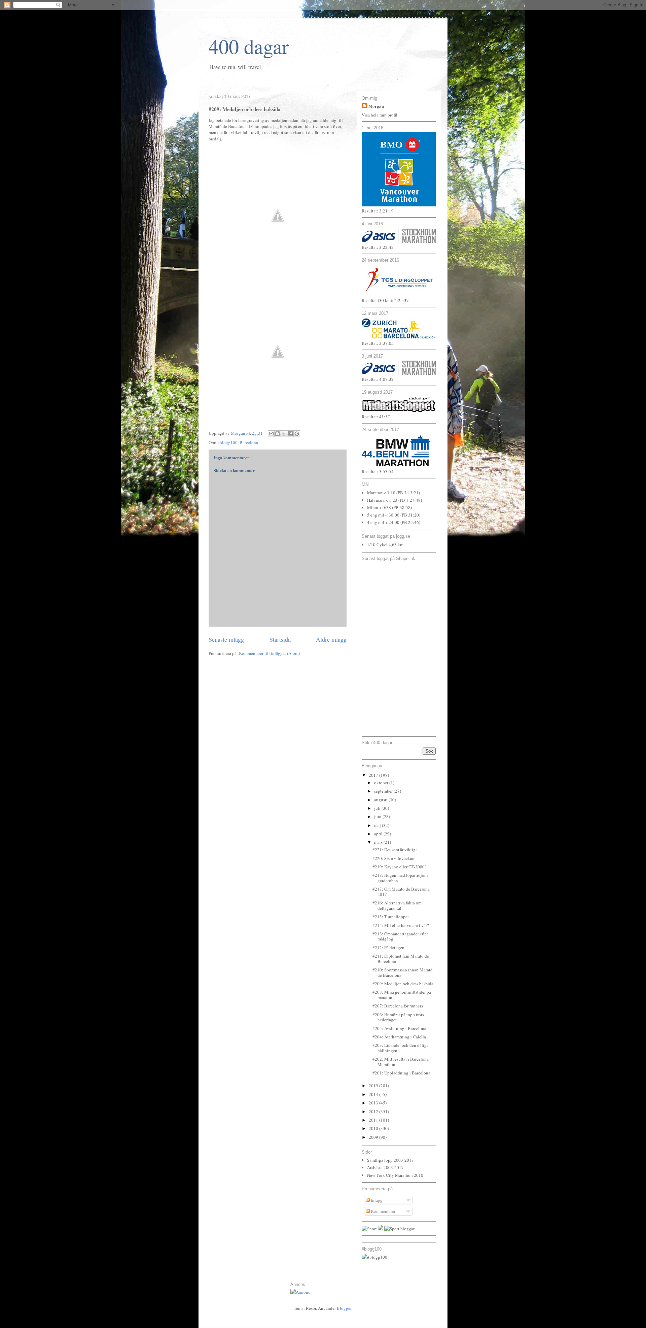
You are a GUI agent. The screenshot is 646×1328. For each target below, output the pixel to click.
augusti (381, 800)
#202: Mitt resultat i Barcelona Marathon (400, 1061)
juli (378, 808)
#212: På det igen (388, 947)
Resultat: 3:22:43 (378, 247)
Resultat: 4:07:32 (378, 379)
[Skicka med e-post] (271, 433)
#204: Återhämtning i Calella (399, 1037)
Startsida (280, 639)
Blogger (344, 1308)
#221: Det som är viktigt (394, 849)
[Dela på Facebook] (290, 433)
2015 (374, 1086)
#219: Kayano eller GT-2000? (399, 867)
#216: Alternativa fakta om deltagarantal (397, 905)
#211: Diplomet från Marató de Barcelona (400, 958)
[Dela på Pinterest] (296, 433)
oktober (381, 782)
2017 (374, 775)
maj (378, 825)
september (384, 791)
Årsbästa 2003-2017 (385, 1167)
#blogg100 (227, 442)
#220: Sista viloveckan (393, 858)
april (379, 834)
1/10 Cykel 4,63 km (385, 544)
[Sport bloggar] (399, 1229)
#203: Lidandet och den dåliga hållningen (400, 1048)
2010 (374, 1128)
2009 (374, 1137)
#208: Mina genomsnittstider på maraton (401, 994)
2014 (374, 1094)
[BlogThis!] (277, 433)
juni (378, 817)
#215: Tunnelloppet (390, 917)
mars (379, 842)
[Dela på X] (284, 433)
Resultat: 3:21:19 (378, 211)
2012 (374, 1111)
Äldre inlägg (331, 639)
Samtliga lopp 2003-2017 (390, 1160)
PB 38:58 (401, 507)
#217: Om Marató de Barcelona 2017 (401, 891)
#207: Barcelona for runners (397, 1006)
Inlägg (376, 1200)
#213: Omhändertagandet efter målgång (400, 936)
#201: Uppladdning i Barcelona (401, 1073)
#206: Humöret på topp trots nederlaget (398, 1017)
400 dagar (249, 46)
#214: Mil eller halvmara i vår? (400, 925)
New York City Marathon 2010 (395, 1175)
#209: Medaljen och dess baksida (402, 984)
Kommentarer (382, 1211)
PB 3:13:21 (408, 493)
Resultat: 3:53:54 (378, 471)
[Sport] (369, 1229)
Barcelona (249, 442)
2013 (374, 1103)
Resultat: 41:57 (376, 416)
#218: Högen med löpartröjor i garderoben (400, 878)
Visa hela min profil (379, 115)
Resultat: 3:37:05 (378, 343)
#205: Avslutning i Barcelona (399, 1028)
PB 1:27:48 (410, 500)
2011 (374, 1120)
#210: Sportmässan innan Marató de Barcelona (402, 972)
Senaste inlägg (226, 639)
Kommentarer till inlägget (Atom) (269, 653)
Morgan (376, 106)
